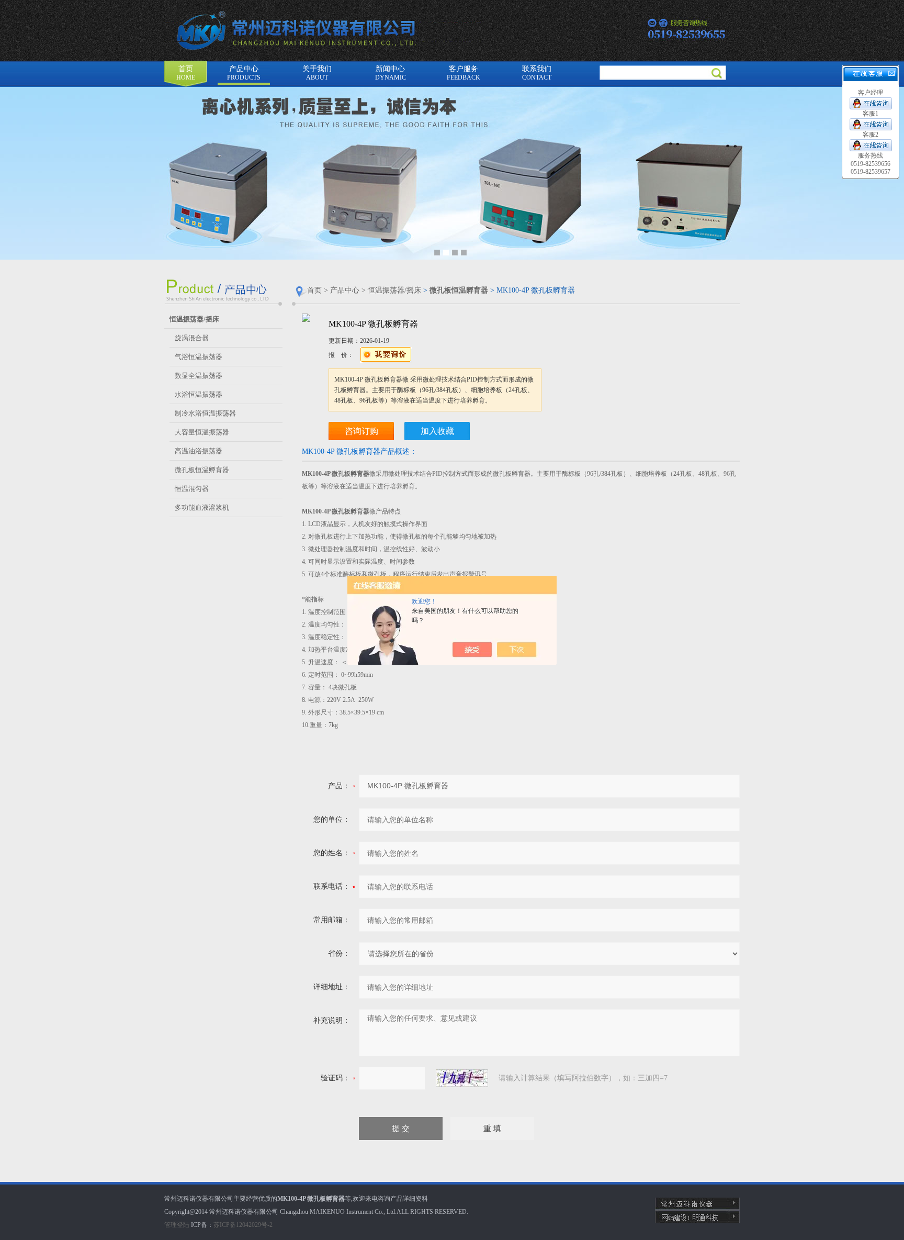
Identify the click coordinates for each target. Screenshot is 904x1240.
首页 (185, 73)
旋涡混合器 (192, 338)
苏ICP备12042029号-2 (243, 1224)
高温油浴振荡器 (198, 451)
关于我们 (317, 73)
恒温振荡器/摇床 (394, 290)
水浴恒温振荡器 (198, 394)
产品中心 (244, 73)
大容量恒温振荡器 (202, 432)
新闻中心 (390, 73)
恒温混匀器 (192, 489)
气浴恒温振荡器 (198, 357)
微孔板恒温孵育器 (202, 470)
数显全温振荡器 (198, 375)
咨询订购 (361, 431)
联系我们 (536, 73)
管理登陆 (176, 1224)
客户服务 (463, 73)
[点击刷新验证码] (462, 1078)
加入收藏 (437, 431)
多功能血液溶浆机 (202, 507)
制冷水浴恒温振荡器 (205, 413)
